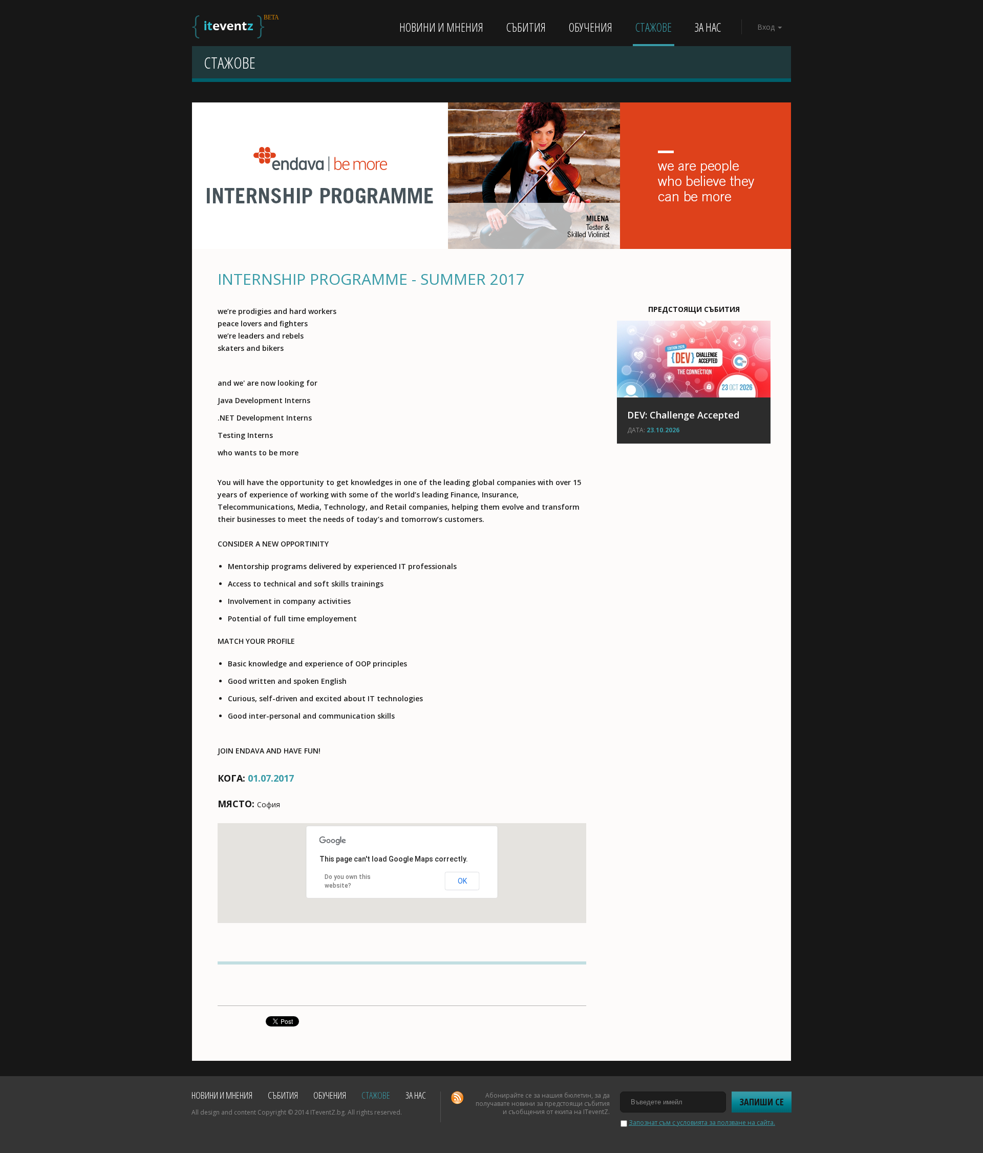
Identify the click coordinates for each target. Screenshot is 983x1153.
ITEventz (228, 26)
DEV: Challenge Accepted (683, 415)
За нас (708, 27)
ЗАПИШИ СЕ (761, 1102)
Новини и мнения (441, 27)
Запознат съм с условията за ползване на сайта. (702, 1122)
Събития (526, 27)
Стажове (653, 27)
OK (462, 881)
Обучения (590, 27)
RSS (457, 1098)
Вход (766, 27)
